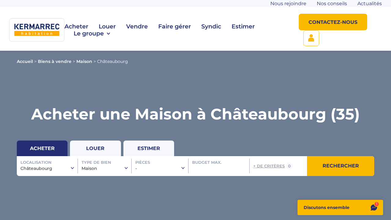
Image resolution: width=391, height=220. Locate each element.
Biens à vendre (54, 61)
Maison (84, 61)
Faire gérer (174, 26)
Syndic (211, 26)
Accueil (25, 61)
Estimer (243, 26)
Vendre (137, 26)
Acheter (76, 26)
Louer (107, 26)
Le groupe (89, 33)
